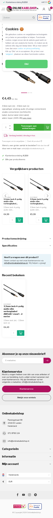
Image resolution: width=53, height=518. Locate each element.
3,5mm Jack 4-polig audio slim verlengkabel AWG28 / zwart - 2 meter (14, 311)
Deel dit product (33, 141)
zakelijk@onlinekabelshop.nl (32, 148)
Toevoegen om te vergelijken (13, 141)
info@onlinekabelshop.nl (16, 263)
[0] (49, 9)
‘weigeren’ (9, 54)
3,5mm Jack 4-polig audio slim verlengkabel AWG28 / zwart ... (13, 201)
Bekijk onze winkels (26, 397)
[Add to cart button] (20, 333)
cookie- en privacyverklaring (29, 48)
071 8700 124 (14, 433)
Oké (26, 64)
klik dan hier (42, 145)
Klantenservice (26, 389)
